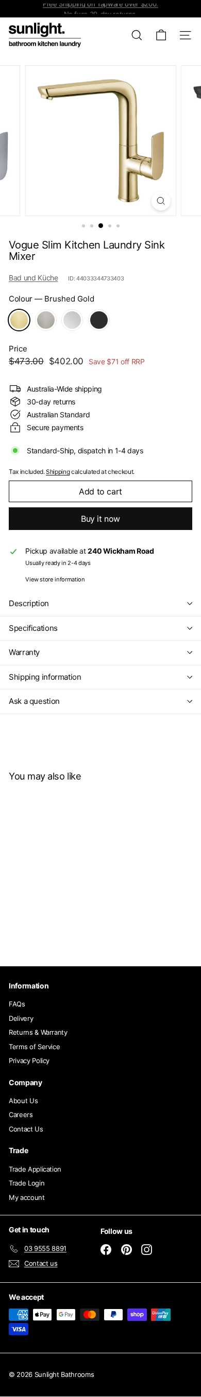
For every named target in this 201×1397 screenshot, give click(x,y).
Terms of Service (34, 1046)
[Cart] (161, 35)
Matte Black (99, 320)
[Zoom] (160, 200)
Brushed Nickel (46, 320)
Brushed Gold (19, 320)
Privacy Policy (29, 1060)
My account (27, 1197)
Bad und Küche (33, 277)
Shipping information (45, 677)
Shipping (58, 471)
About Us (23, 1101)
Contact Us (26, 1129)
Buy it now (100, 519)
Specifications (33, 628)
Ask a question (34, 701)
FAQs (17, 1004)
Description (29, 603)
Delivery (21, 1018)
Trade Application (35, 1169)
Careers (21, 1114)
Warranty (24, 652)
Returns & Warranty (38, 1032)
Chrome (72, 320)
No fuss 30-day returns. (101, 9)
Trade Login (26, 1183)
